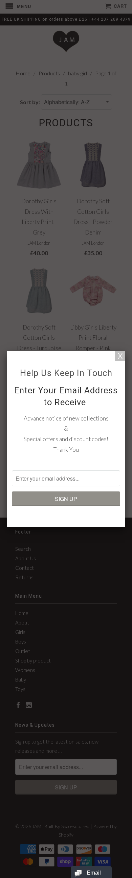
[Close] (120, 356)
